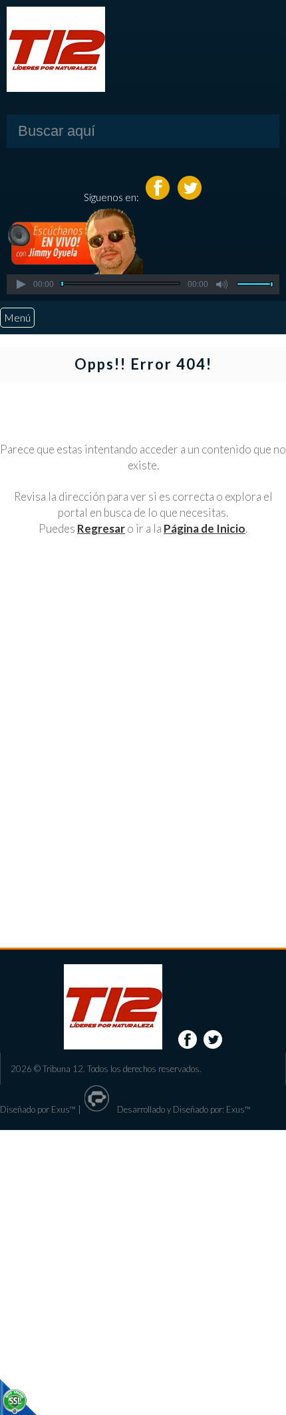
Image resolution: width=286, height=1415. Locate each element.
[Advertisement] (143, 724)
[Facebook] (158, 197)
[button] (20, 284)
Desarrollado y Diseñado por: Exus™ (183, 1109)
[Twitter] (189, 197)
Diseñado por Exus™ (38, 1109)
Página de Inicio (204, 528)
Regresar (101, 528)
